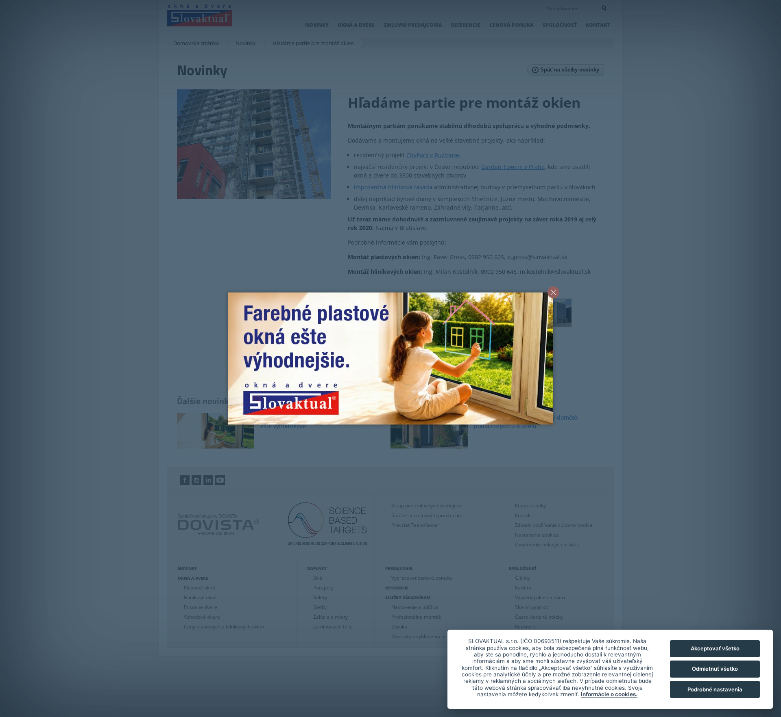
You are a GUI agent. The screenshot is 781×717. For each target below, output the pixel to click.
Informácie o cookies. (609, 694)
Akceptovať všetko (715, 648)
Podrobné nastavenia (714, 689)
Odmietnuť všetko (715, 668)
